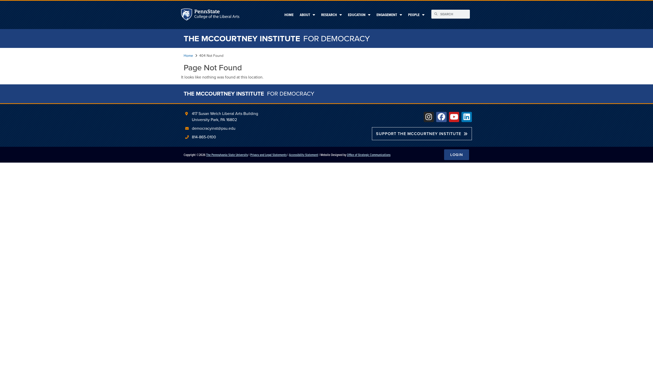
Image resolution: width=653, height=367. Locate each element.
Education (357, 15)
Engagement (386, 15)
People (414, 15)
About (305, 15)
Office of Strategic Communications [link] (369, 154)
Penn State (187, 15)
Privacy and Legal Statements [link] (268, 154)
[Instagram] (429, 117)
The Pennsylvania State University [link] (227, 154)
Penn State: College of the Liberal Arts (216, 15)
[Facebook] (441, 117)
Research (329, 15)
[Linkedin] (466, 117)
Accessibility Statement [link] (303, 154)
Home (289, 15)
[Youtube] (454, 117)
